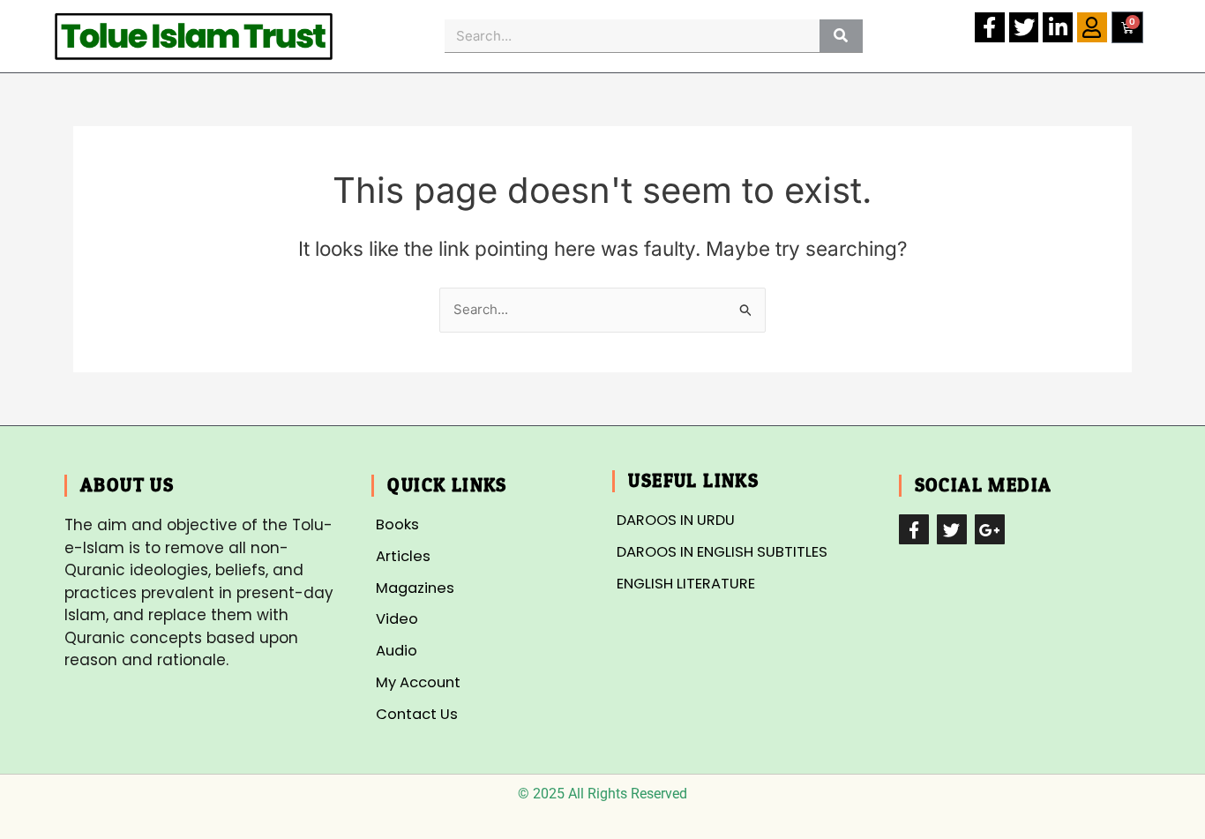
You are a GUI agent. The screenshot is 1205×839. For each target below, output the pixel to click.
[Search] (841, 35)
